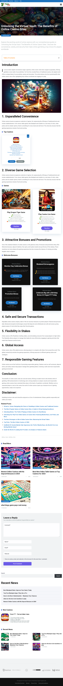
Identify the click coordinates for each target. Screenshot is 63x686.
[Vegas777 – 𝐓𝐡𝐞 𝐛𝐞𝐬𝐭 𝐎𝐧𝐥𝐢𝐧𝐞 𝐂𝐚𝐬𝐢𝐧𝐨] (16, 142)
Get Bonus (16, 276)
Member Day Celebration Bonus (16, 266)
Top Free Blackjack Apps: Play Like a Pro (15, 593)
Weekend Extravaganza (45, 264)
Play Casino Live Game (46, 214)
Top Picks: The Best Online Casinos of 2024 (16, 422)
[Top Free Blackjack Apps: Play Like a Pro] (36, 640)
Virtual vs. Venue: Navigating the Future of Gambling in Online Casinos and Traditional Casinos (31, 406)
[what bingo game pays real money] (15, 491)
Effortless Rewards (16, 153)
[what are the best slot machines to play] (36, 650)
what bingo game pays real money (14, 505)
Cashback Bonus (11, 291)
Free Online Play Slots (19, 683)
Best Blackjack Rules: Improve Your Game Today (17, 590)
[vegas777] (5, 4)
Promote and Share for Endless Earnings (16, 152)
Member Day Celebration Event (16, 155)
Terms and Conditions (43, 683)
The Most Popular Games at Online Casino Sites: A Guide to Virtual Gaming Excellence (29, 409)
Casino (6, 437)
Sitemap (28, 683)
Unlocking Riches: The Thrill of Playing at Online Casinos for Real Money (25, 412)
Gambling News (6, 35)
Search (3, 573)
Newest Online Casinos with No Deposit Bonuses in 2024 (12, 473)
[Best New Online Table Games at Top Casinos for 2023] (47, 458)
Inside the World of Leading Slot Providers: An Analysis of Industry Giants (25, 430)
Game (14, 437)
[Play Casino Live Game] (47, 210)
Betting (3, 437)
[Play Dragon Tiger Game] (16, 208)
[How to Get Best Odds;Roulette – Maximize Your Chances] (5, 650)
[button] (58, 58)
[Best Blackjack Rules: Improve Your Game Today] (5, 640)
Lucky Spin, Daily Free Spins (16, 149)
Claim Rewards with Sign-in (16, 148)
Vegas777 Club (4, 1)
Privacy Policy (34, 683)
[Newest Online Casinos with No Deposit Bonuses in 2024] (15, 458)
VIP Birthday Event (16, 151)
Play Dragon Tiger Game (16, 212)
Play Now (11, 1)
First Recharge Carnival (16, 145)
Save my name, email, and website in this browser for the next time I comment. (26, 559)
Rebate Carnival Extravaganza (16, 147)
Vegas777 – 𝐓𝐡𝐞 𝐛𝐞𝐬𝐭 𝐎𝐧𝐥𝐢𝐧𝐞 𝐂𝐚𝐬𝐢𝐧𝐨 (19, 614)
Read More (20, 161)
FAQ (21, 1)
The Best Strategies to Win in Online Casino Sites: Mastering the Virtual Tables (27, 419)
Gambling (10, 437)
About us (16, 1)
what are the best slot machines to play (14, 598)
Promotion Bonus (11, 294)
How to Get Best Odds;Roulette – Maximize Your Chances (20, 596)
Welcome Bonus (16, 144)
